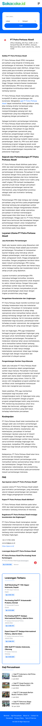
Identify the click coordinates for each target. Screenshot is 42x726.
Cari (21, 26)
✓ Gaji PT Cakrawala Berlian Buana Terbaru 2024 (22, 693)
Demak (7, 607)
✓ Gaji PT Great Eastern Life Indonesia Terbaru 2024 (22, 684)
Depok (7, 592)
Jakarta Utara (9, 622)
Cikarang (7, 654)
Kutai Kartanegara (22, 560)
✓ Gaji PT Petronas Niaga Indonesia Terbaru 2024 (21, 703)
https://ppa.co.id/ (8, 546)
